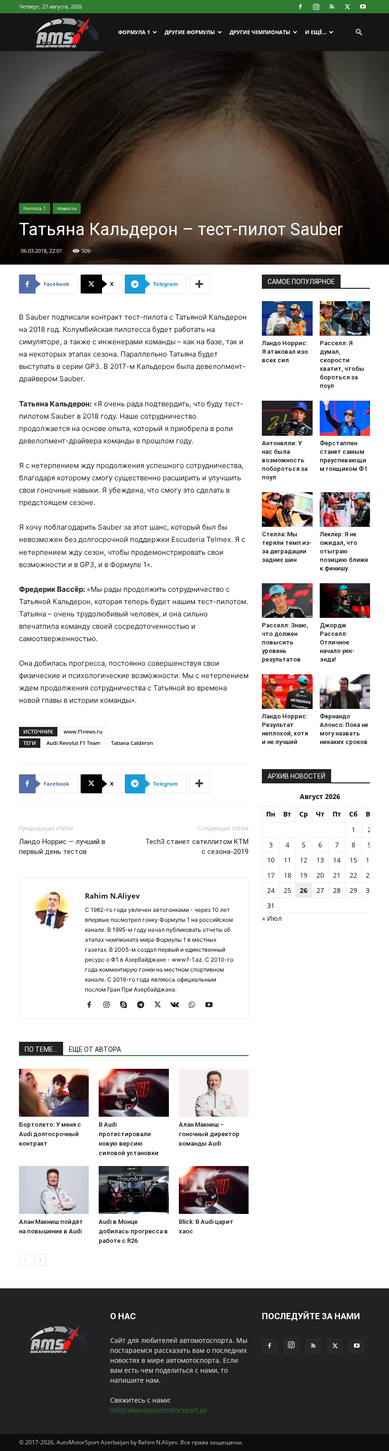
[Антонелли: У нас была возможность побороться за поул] (287, 418)
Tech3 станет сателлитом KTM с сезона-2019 (197, 846)
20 (320, 875)
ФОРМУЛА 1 (134, 32)
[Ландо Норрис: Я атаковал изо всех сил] (287, 318)
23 (369, 875)
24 (271, 890)
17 (271, 875)
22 (353, 875)
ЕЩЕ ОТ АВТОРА (95, 1049)
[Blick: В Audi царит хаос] (214, 1190)
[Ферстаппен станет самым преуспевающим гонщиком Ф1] (345, 418)
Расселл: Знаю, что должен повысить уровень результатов (285, 642)
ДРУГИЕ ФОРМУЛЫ (190, 32)
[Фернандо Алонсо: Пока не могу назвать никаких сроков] (345, 691)
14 (337, 859)
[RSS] (331, 6)
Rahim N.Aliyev (112, 895)
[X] (347, 6)
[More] (199, 284)
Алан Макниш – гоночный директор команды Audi (209, 1134)
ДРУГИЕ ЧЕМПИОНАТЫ (260, 32)
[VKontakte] (178, 1005)
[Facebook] (300, 6)
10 (271, 859)
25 (287, 890)
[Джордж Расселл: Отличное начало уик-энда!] (345, 600)
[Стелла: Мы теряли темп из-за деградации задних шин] (287, 509)
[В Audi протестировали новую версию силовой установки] (133, 1093)
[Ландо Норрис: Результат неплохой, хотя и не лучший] (287, 691)
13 (320, 859)
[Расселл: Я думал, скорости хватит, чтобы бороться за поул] (345, 318)
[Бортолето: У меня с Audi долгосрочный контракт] (54, 1093)
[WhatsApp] (195, 1005)
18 (287, 875)
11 (287, 859)
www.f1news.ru (83, 731)
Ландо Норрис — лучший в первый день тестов (62, 846)
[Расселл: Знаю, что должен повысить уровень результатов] (287, 600)
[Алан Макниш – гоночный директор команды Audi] (214, 1093)
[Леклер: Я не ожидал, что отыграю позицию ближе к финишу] (345, 509)
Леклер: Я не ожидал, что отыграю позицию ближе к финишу (344, 551)
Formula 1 (34, 208)
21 (337, 875)
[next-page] (40, 1260)
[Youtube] (363, 6)
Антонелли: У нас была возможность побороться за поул (284, 460)
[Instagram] (316, 6)
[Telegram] (144, 1005)
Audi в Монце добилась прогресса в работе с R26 (133, 1231)
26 (303, 890)
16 (369, 859)
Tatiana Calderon (132, 742)
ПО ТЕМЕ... (41, 1049)
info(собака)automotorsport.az (158, 1409)
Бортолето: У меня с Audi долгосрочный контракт (50, 1134)
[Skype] (127, 1005)
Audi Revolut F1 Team (73, 742)
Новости (66, 208)
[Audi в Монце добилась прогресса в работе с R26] (133, 1190)
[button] (358, 32)
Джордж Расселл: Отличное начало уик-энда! (337, 642)
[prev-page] (25, 1260)
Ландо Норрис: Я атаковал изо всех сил (285, 352)
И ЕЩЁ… (315, 32)
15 (353, 859)
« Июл (272, 918)
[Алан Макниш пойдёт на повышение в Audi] (54, 1190)
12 (303, 859)
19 (303, 875)
